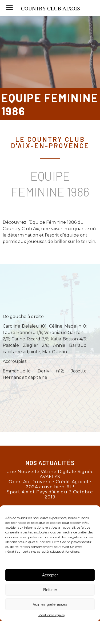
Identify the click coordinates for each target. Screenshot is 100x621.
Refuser (50, 589)
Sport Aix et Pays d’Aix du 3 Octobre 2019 (50, 494)
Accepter (50, 575)
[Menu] (9, 7)
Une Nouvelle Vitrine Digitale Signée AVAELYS (50, 474)
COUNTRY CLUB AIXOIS (50, 8)
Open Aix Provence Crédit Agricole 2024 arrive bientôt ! (50, 484)
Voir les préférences (50, 604)
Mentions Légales (51, 615)
